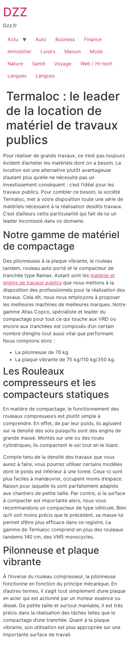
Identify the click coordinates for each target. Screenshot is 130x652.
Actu (13, 39)
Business (65, 39)
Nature (15, 64)
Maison (72, 51)
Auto (40, 39)
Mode (96, 51)
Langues (17, 76)
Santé (38, 64)
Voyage (62, 64)
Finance (93, 39)
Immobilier (19, 51)
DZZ (15, 12)
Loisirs (48, 51)
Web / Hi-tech (96, 64)
